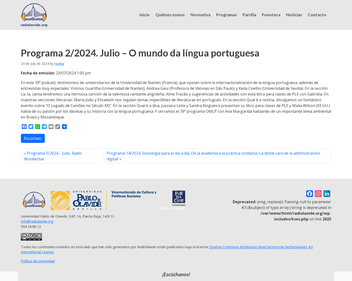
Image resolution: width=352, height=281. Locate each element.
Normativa (200, 14)
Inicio (144, 14)
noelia (59, 63)
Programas (226, 14)
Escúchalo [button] (33, 138)
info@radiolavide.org (37, 221)
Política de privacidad (38, 261)
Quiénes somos (170, 14)
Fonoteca (271, 14)
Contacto (317, 14)
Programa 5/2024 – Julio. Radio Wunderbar (53, 156)
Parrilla (249, 14)
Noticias (294, 14)
